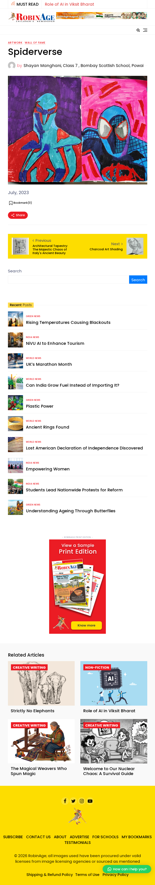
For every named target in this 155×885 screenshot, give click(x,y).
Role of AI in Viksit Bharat (69, 4)
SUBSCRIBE (13, 837)
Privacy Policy (116, 874)
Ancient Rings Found (47, 427)
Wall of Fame (35, 43)
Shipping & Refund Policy (49, 874)
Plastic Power (39, 406)
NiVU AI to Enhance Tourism (55, 343)
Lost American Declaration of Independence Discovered (84, 448)
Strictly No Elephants (32, 711)
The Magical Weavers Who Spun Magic (39, 771)
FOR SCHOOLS (105, 837)
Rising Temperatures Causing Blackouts (68, 322)
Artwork (15, 43)
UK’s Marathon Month (49, 364)
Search (15, 271)
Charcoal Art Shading (106, 249)
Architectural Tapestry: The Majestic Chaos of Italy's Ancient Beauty (50, 249)
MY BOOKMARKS (137, 837)
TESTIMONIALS (77, 842)
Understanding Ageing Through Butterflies (70, 511)
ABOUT (60, 837)
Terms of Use (87, 874)
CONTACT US (38, 837)
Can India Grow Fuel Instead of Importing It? (72, 385)
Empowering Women (48, 469)
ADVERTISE (79, 837)
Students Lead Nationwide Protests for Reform (74, 490)
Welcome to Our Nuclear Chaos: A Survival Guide (109, 771)
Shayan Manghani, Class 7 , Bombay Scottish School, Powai (83, 65)
